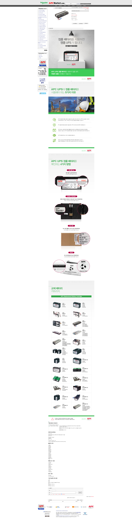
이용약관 (57, 510)
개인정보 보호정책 (61, 510)
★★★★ (59, 494)
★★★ (56, 494)
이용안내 (66, 510)
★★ (53, 494)
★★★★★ (63, 494)
